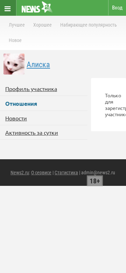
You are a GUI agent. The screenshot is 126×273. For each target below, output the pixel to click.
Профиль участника (31, 88)
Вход (117, 8)
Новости (16, 117)
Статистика (66, 172)
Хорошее (42, 25)
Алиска (38, 64)
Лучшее (17, 25)
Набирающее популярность (88, 25)
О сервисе (41, 172)
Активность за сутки (31, 132)
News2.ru (19, 172)
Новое (15, 40)
